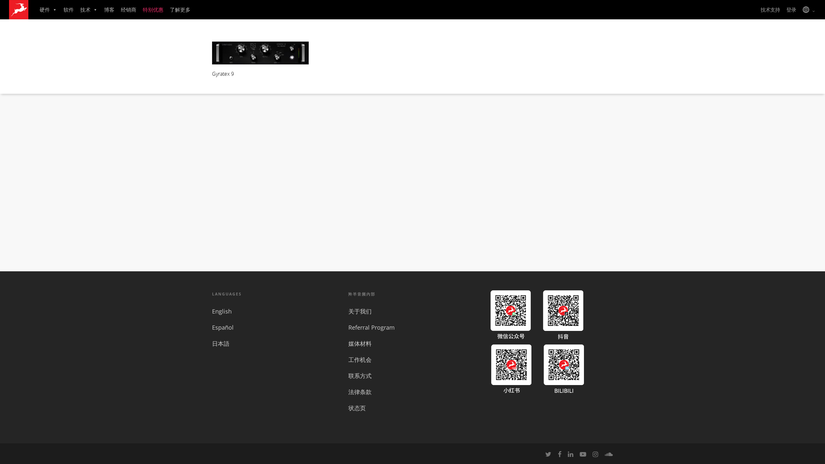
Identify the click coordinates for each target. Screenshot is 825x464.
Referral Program (371, 327)
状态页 (357, 408)
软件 (68, 9)
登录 (791, 9)
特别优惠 (153, 9)
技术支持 (770, 9)
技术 (85, 9)
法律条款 (360, 392)
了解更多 (180, 9)
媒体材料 (360, 343)
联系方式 (360, 376)
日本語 (220, 343)
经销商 (128, 9)
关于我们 (360, 311)
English (222, 311)
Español (223, 327)
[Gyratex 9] (260, 62)
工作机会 (360, 359)
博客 (109, 9)
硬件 (45, 9)
